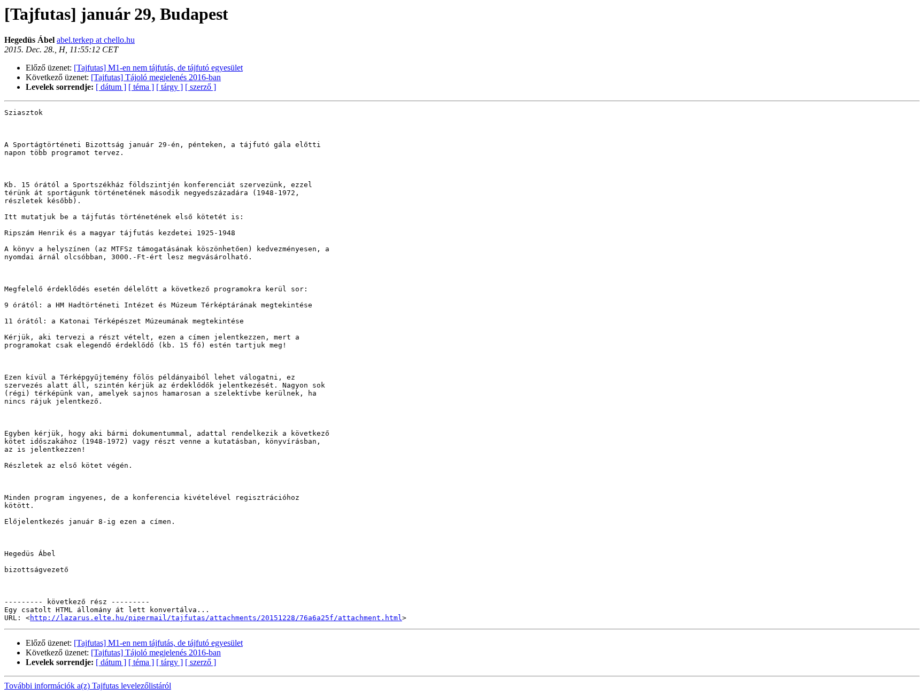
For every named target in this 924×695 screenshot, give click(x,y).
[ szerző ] (200, 86)
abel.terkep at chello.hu (96, 39)
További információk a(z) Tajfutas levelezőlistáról (87, 685)
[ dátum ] (111, 86)
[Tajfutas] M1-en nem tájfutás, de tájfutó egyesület (158, 67)
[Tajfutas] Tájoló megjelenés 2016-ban (156, 77)
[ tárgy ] (169, 86)
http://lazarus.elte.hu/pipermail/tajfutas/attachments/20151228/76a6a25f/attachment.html (216, 618)
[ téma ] (141, 86)
